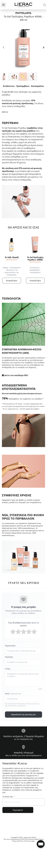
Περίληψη (9, 657)
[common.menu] (3, 5)
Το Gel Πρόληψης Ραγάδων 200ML (35, 258)
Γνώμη (7, 669)
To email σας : (8, 796)
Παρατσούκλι (10, 646)
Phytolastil (11, 260)
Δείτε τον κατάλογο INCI (16, 375)
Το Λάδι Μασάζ (12, 257)
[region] (23, 47)
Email (13, 693)
